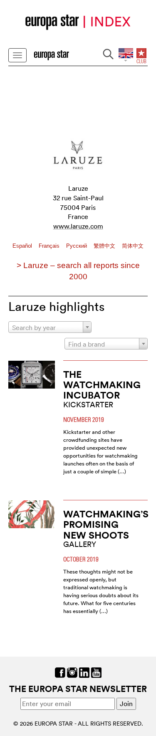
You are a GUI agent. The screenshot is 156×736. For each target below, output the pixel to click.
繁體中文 (105, 246)
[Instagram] (72, 671)
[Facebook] (60, 671)
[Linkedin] (84, 671)
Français (50, 246)
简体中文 (133, 246)
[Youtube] (96, 671)
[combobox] (50, 327)
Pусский (77, 246)
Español (23, 246)
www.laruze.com (78, 226)
